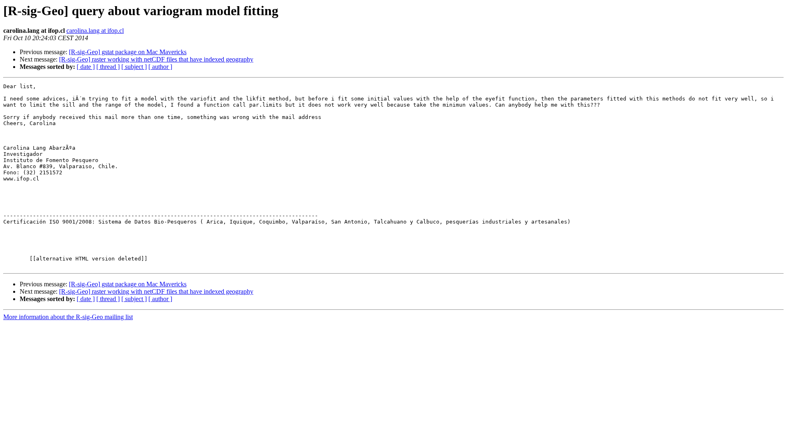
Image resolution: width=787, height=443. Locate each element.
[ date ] (86, 66)
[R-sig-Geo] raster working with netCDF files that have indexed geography (156, 59)
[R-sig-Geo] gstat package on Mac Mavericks (128, 51)
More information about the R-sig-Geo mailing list (68, 316)
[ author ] (160, 66)
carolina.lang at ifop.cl (95, 30)
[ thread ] (108, 66)
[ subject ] (134, 66)
